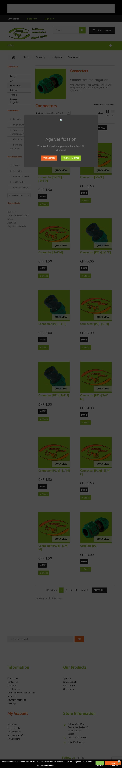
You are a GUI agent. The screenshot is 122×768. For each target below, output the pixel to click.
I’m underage (49, 158)
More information (113, 763)
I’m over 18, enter (71, 158)
